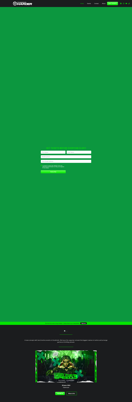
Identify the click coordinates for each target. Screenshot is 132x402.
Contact (96, 3)
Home (82, 3)
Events (89, 3)
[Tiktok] (129, 3)
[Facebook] (120, 3)
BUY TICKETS (112, 3)
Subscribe (53, 172)
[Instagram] (123, 3)
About (103, 3)
